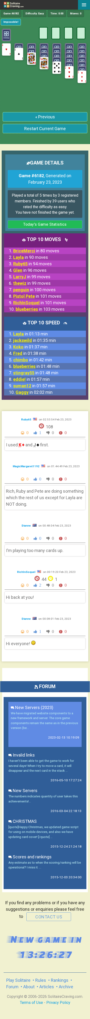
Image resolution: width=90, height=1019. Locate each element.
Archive (66, 986)
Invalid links (23, 755)
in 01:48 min (36, 366)
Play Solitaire (18, 980)
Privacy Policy (58, 1002)
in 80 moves (36, 250)
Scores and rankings (32, 856)
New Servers (24, 790)
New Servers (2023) (33, 707)
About (29, 986)
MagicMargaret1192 (26, 466)
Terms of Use (31, 1002)
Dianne (26, 525)
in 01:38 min (29, 353)
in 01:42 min (32, 359)
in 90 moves (30, 257)
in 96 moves (30, 270)
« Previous (45, 116)
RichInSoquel (26, 572)
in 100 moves (34, 289)
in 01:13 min (30, 333)
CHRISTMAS (24, 821)
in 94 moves (32, 263)
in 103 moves (40, 309)
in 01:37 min (30, 346)
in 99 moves (31, 276)
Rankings (59, 980)
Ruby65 (26, 419)
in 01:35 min (34, 340)
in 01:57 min (31, 379)
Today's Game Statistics (45, 224)
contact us (48, 916)
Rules (40, 980)
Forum (12, 986)
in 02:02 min (34, 392)
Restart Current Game (45, 128)
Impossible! (10, 22)
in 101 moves (37, 296)
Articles (46, 986)
